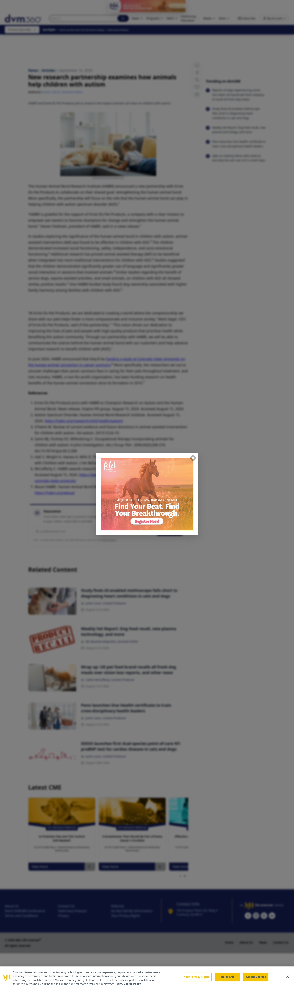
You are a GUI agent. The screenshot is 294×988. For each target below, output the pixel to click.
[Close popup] (193, 458)
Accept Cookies (256, 977)
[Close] (287, 976)
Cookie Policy (132, 984)
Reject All (227, 977)
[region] (147, 977)
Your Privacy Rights (196, 977)
